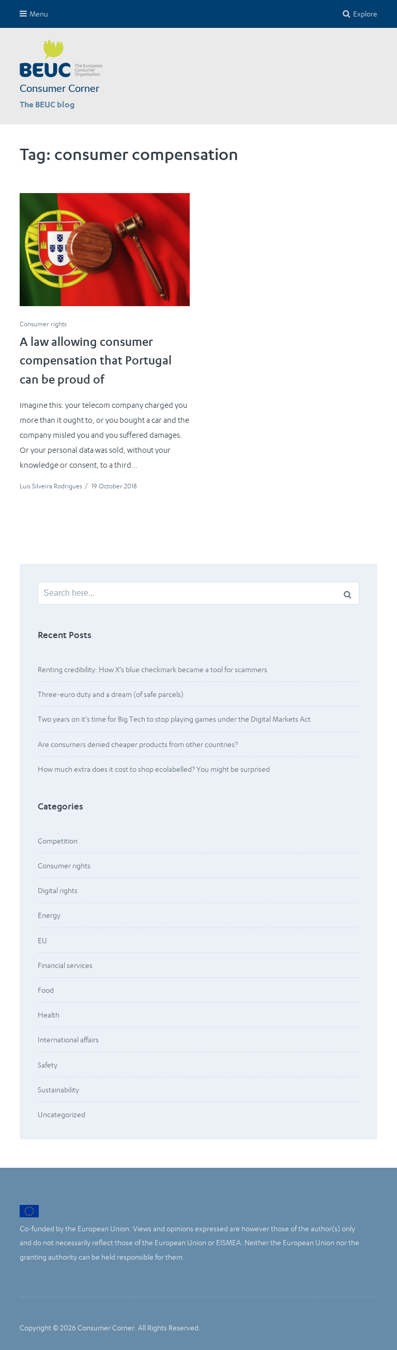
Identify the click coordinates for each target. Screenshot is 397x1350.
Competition (58, 840)
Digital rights (58, 890)
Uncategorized (61, 1114)
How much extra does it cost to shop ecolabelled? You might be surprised (154, 769)
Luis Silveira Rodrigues (51, 486)
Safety (47, 1064)
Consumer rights (43, 324)
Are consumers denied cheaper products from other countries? (138, 744)
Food (46, 990)
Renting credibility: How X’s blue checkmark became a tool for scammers (152, 669)
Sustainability (58, 1089)
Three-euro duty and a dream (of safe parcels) (111, 694)
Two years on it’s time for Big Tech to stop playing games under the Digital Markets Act (175, 718)
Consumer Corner (59, 89)
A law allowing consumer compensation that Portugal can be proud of (96, 362)
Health (48, 1014)
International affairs (68, 1039)
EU (42, 940)
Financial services (65, 965)
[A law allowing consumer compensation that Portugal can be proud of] (104, 249)
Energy (49, 915)
